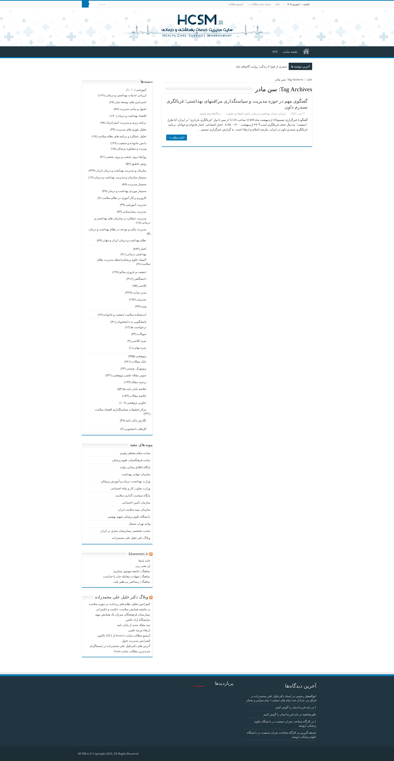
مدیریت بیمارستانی (134, 211)
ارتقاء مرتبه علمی (139, 630)
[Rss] (144, 753)
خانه (277, 4)
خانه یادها (144, 560)
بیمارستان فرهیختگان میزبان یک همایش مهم (122, 614)
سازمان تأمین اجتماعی (136, 502)
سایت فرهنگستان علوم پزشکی (131, 460)
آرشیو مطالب (236, 4)
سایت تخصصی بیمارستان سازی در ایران (125, 530)
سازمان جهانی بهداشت (136, 474)
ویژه (143, 306)
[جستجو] (85, 4)
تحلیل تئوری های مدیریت (131, 129)
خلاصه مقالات (138, 395)
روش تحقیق (139, 163)
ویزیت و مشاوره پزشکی (131, 148)
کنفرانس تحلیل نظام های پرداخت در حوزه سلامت (119, 604)
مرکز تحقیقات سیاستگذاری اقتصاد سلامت (120, 409)
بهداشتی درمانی (136, 254)
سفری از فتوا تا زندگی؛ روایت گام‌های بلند (261, 66)
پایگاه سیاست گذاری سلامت (132, 495)
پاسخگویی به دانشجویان (131, 321)
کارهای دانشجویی (135, 429)
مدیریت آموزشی (136, 204)
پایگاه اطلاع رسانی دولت (135, 467)
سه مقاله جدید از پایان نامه (133, 625)
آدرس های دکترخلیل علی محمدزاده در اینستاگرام (120, 646)
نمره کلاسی (139, 341)
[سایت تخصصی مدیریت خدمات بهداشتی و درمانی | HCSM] (197, 25)
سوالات (141, 334)
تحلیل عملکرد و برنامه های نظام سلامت (122, 136)
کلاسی (142, 285)
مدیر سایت (139, 292)
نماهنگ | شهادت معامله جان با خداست (126, 576)
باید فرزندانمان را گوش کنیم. (293, 707)
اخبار (143, 248)
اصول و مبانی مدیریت (132, 109)
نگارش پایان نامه (136, 420)
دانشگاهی (140, 279)
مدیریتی (141, 299)
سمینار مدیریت (137, 184)
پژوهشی (141, 356)
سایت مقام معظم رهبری (135, 453)
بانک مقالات (139, 361)
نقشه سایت (290, 51)
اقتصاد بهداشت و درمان (131, 115)
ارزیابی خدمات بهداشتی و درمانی (268, 113)
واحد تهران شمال (139, 523)
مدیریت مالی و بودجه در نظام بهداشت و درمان (117, 229)
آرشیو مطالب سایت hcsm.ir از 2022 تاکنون (123, 635)
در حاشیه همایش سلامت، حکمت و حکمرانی (123, 609)
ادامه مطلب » (176, 137)
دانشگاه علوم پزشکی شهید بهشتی (128, 516)
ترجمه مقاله (138, 382)
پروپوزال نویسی (136, 368)
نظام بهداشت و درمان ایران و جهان (124, 240)
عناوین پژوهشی (136, 402)
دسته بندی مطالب (260, 4)
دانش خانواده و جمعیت (238, 113)
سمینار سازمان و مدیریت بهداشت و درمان (120, 177)
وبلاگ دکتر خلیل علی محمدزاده (131, 538)
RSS (275, 51)
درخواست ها (138, 327)
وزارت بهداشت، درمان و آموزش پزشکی (125, 481)
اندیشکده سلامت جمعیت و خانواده (125, 314)
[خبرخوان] (163, 89)
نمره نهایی (139, 347)
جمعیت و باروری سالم (132, 272)
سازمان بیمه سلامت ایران (134, 509)
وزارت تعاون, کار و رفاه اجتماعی (130, 488)
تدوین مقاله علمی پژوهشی (129, 375)
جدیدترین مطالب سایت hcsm (132, 651)
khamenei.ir (138, 553)
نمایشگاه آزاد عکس (138, 619)
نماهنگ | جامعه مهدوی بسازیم (132, 571)
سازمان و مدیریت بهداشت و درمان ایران (121, 170)
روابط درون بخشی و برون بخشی (126, 156)
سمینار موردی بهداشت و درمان (127, 191)
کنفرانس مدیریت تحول (136, 640)
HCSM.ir (83, 753)
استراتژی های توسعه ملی (130, 102)
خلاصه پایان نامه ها (134, 389)
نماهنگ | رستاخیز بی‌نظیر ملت (131, 581)
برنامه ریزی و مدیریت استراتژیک (126, 122)
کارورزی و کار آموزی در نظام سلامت (124, 198)
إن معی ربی (142, 566)
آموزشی (141, 89)
